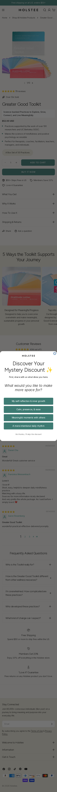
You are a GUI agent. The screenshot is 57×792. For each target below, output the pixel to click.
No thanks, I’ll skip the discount (28, 434)
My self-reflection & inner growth (28, 401)
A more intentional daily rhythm (29, 425)
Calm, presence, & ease (28, 409)
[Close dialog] (54, 353)
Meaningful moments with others (28, 417)
